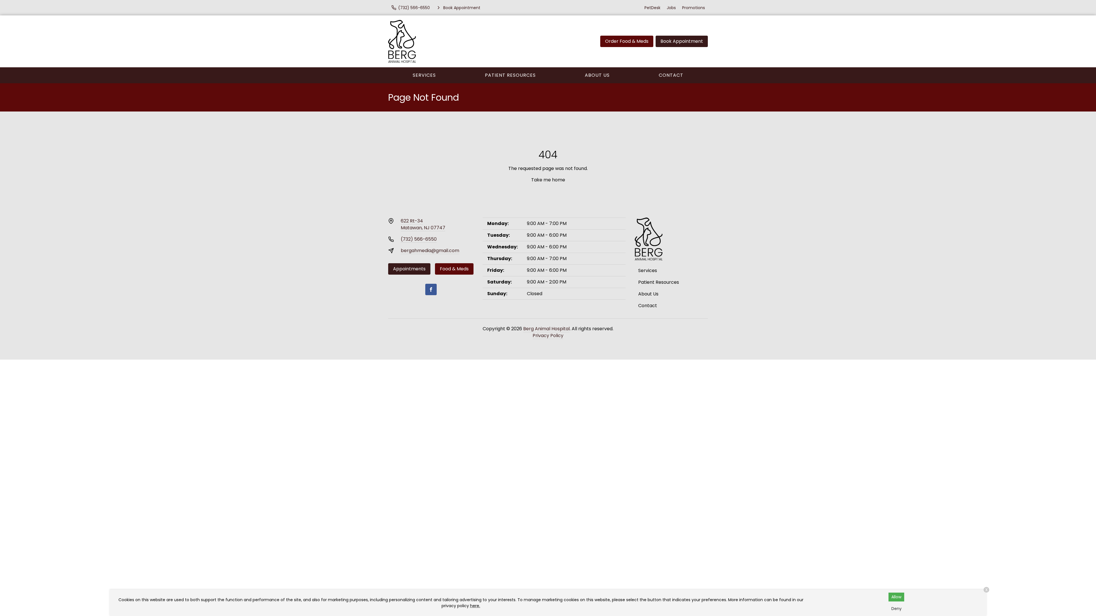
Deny (896, 608)
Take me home (548, 180)
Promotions (693, 8)
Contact (671, 75)
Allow (896, 597)
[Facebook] (431, 289)
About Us (597, 75)
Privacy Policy (548, 335)
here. (475, 606)
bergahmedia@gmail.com (430, 250)
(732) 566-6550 (419, 239)
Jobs (671, 8)
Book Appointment (681, 41)
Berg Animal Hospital (546, 328)
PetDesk (652, 8)
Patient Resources (510, 75)
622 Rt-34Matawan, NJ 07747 (423, 224)
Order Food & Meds (626, 41)
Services (424, 75)
